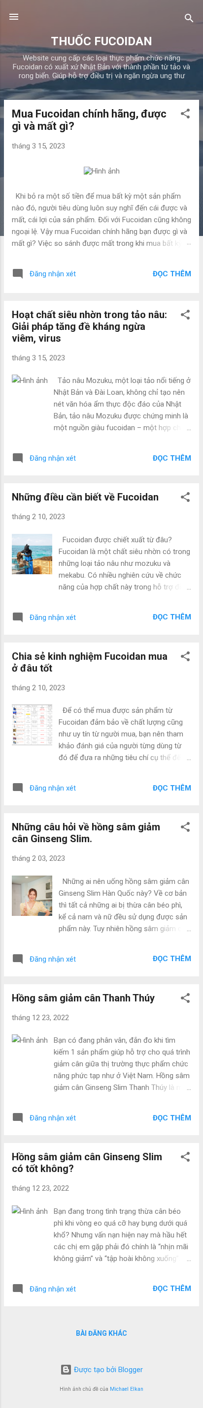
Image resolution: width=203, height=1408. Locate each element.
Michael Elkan (126, 1389)
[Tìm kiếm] (189, 20)
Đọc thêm (172, 273)
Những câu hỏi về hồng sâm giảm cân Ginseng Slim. (86, 833)
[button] (185, 115)
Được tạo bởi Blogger (107, 1369)
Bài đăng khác (101, 1333)
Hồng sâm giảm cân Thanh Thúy (83, 998)
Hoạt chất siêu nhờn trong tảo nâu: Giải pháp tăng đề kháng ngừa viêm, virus (89, 326)
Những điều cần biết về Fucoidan (85, 497)
